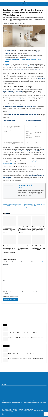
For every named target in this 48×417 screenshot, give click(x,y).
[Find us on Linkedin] (12, 387)
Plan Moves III (7, 64)
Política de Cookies (18, 410)
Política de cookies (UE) (28, 410)
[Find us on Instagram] (6, 387)
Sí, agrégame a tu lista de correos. (11, 296)
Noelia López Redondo (25, 185)
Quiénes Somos (8, 409)
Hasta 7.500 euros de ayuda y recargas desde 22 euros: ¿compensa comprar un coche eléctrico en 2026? (38, 247)
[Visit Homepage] (24, 3)
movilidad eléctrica (30, 66)
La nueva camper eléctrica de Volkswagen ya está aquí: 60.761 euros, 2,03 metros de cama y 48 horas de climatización (26, 349)
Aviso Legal (21, 409)
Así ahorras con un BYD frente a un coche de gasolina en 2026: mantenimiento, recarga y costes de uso (25, 338)
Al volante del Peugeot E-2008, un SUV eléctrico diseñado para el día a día (22, 332)
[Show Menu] (2, 4)
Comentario (6, 264)
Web (26, 286)
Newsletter (15, 409)
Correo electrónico (7, 286)
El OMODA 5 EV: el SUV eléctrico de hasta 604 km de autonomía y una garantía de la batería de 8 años (26, 328)
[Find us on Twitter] (4, 387)
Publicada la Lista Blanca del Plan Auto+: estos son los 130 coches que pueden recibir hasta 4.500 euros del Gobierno (38, 228)
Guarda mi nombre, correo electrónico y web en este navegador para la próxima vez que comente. (23, 292)
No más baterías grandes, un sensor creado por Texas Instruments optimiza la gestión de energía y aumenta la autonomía (25, 359)
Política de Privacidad (29, 409)
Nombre (5, 280)
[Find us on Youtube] (10, 387)
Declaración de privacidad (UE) (7, 410)
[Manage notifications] (3, 414)
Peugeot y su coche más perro (40, 1)
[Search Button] (45, 4)
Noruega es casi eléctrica (10, 1)
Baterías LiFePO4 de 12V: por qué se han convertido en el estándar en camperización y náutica (26, 353)
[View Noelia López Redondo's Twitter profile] (16, 190)
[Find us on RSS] (8, 387)
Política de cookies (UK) (38, 410)
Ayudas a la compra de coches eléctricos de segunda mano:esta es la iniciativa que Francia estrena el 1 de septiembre (9, 229)
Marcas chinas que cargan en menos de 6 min (24, 1)
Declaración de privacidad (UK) (7, 411)
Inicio (2, 409)
